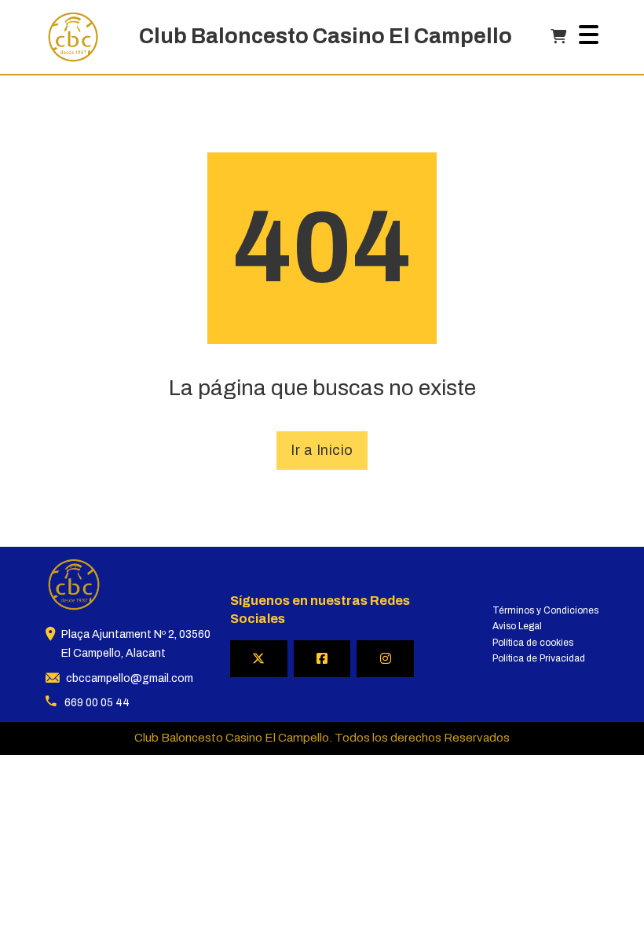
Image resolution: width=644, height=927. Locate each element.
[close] (588, 37)
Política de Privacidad (538, 658)
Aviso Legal (517, 626)
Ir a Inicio (322, 450)
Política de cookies (532, 642)
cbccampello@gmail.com (129, 678)
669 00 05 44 (97, 703)
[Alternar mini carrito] (558, 37)
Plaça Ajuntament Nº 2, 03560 (135, 634)
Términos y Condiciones (545, 610)
